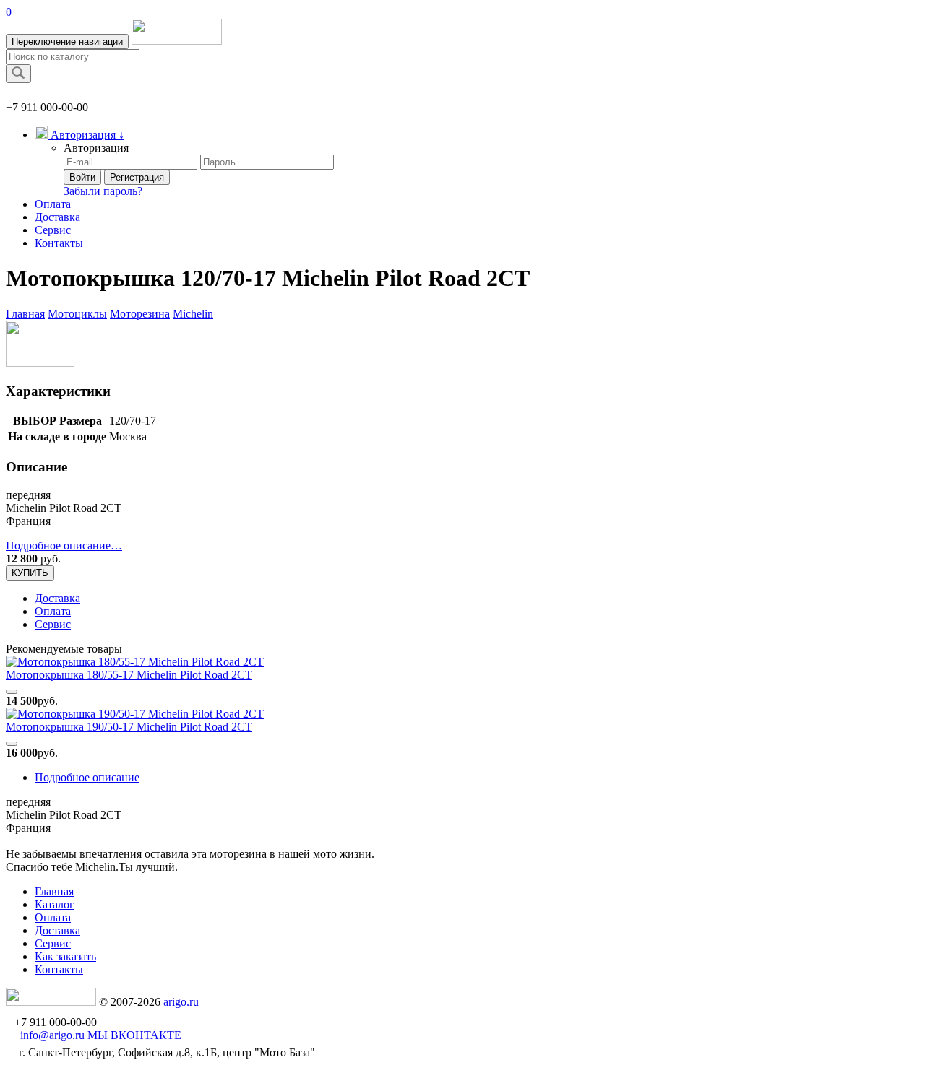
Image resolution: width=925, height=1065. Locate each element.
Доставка (57, 217)
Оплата (53, 204)
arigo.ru (181, 1002)
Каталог (54, 904)
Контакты (59, 243)
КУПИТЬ (30, 573)
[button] (79, 135)
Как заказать (65, 956)
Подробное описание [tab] (87, 777)
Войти (82, 177)
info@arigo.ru (52, 1035)
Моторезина (140, 314)
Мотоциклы (77, 314)
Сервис (53, 230)
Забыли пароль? (103, 191)
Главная (25, 314)
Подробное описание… (64, 545)
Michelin (193, 314)
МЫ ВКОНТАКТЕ (134, 1035)
